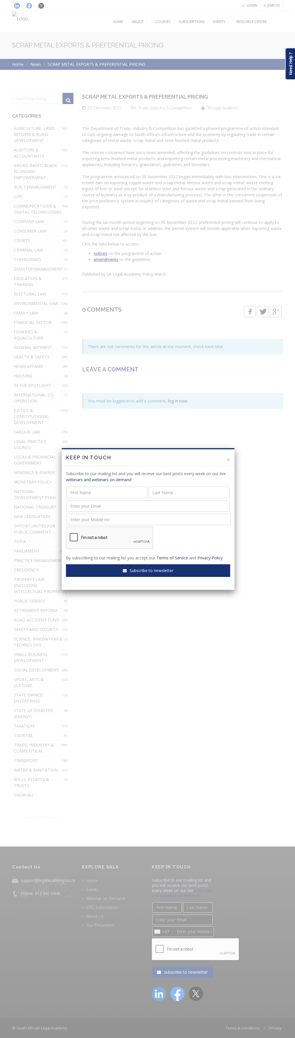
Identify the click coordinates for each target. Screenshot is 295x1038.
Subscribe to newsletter (150, 570)
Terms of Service (172, 558)
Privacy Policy (210, 558)
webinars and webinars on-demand (98, 479)
